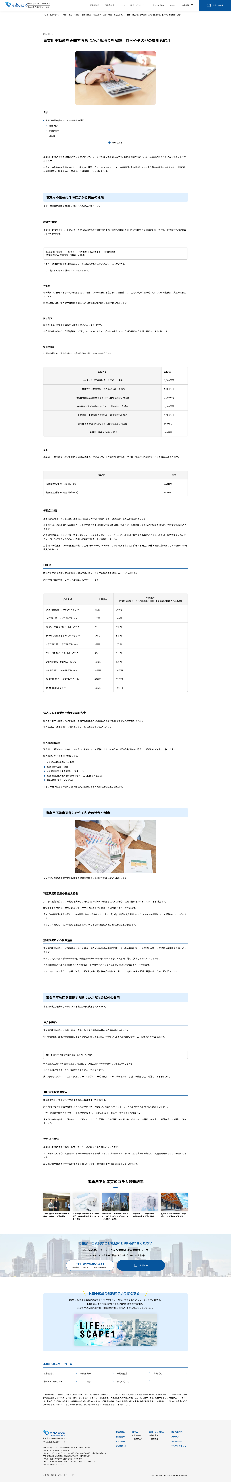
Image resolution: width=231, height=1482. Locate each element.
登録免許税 (54, 130)
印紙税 (52, 135)
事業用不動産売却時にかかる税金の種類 (64, 120)
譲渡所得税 (54, 125)
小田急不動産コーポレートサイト (57, 1475)
